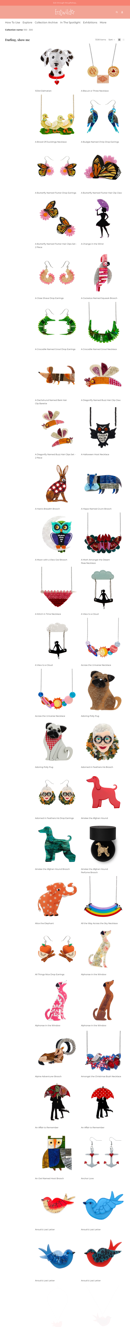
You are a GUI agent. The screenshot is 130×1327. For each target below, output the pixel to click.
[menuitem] (12, 22)
